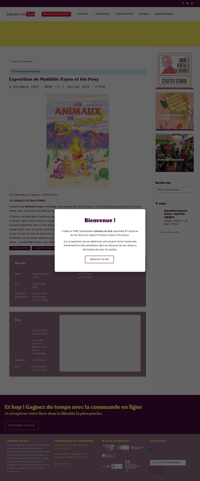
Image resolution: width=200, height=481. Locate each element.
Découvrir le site (99, 259)
